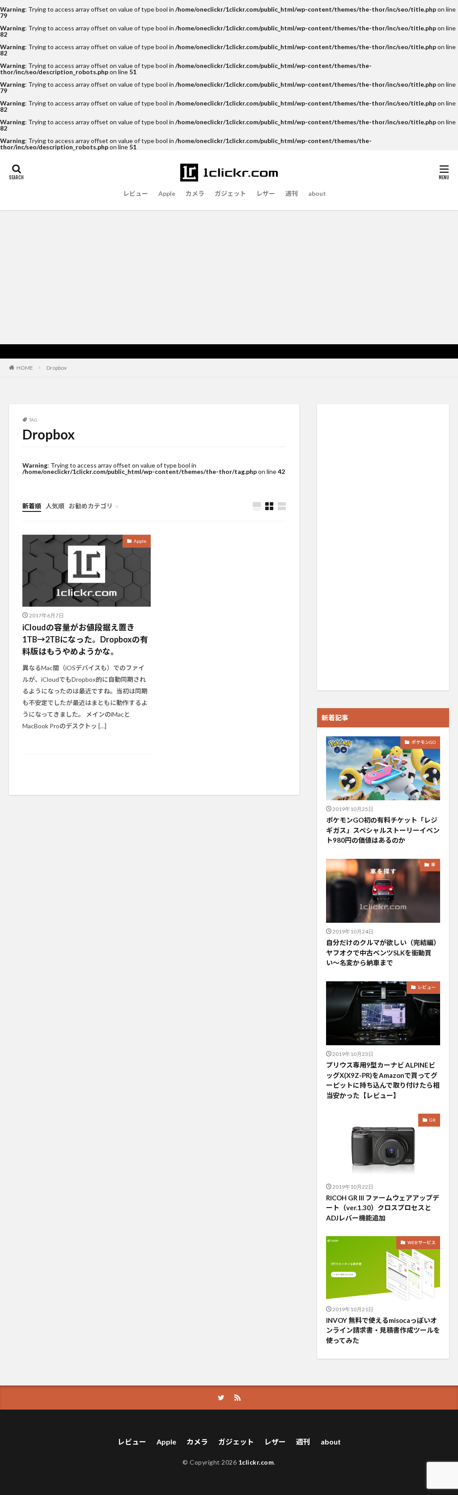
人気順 (55, 506)
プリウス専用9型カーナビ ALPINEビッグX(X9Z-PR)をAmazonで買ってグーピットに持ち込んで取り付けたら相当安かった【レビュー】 (383, 1080)
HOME (25, 367)
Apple (166, 193)
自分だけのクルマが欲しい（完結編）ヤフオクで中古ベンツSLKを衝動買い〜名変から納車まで (383, 952)
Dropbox (57, 367)
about (317, 193)
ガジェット (230, 193)
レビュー (135, 193)
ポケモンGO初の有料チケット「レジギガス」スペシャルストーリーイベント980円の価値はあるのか (383, 830)
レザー (265, 193)
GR (432, 1120)
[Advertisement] (229, 277)
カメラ (195, 193)
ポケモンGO (423, 742)
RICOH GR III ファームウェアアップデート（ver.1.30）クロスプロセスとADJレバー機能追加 (382, 1208)
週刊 (291, 193)
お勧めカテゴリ (91, 506)
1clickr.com (256, 1462)
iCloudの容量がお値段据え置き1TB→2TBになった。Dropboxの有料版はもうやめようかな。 (85, 639)
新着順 (31, 506)
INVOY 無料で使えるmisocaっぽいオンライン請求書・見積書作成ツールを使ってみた (383, 1330)
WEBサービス (421, 1242)
